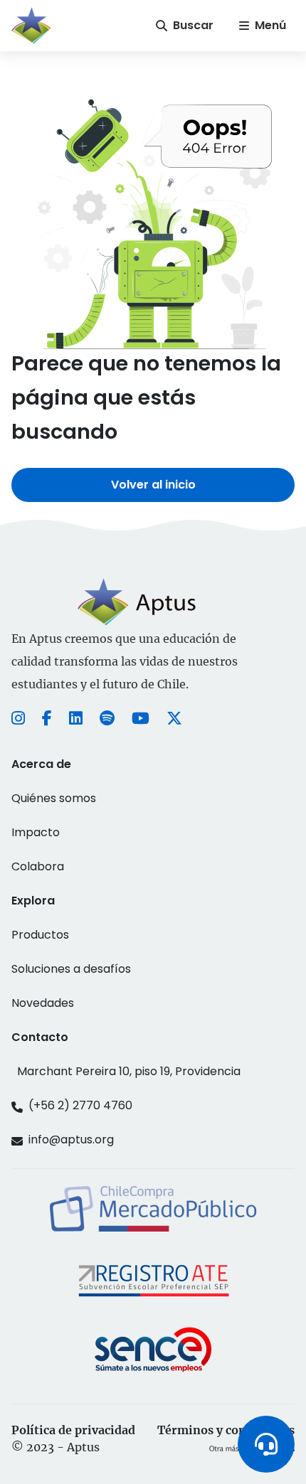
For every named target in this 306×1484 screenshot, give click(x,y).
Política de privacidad (73, 1430)
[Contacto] (266, 1444)
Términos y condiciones (226, 1430)
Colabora (37, 866)
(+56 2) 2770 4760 (80, 1105)
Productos (40, 935)
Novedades (42, 1003)
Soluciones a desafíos (71, 969)
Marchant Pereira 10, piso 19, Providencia (129, 1071)
